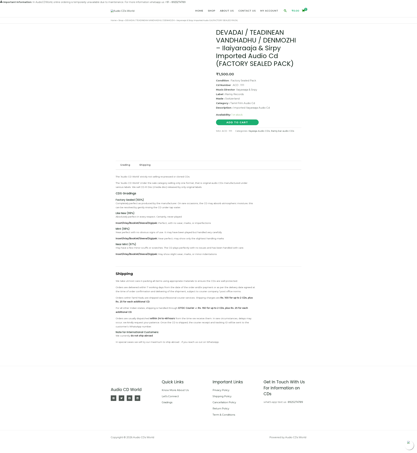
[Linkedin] (137, 398)
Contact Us (247, 10)
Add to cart (237, 122)
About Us (227, 10)
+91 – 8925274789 (175, 2)
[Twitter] (121, 398)
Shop (211, 10)
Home (199, 10)
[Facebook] (129, 398)
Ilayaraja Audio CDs (259, 131)
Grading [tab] (125, 164)
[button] (285, 11)
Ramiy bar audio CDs (282, 131)
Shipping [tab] (145, 164)
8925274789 (295, 402)
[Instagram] (113, 398)
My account (269, 10)
